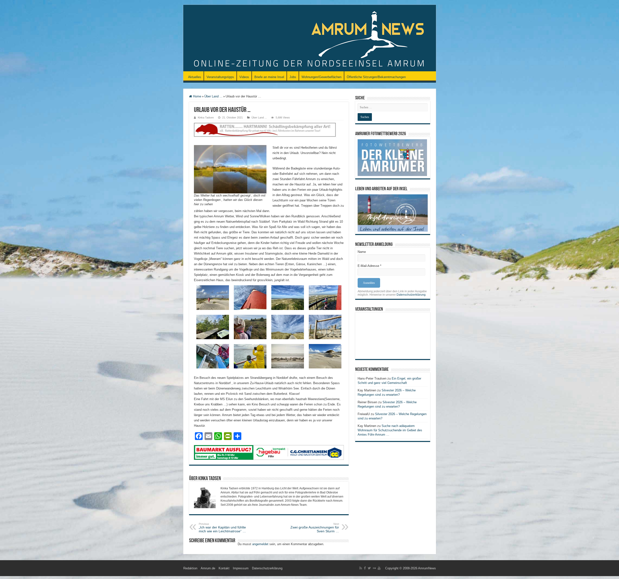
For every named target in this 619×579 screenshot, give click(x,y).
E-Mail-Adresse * (369, 266)
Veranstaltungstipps (220, 77)
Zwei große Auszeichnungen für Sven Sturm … (314, 527)
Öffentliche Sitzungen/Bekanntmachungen (376, 77)
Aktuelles (194, 77)
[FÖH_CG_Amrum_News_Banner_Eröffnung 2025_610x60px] (269, 452)
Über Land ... (213, 96)
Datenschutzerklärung (411, 294)
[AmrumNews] (309, 38)
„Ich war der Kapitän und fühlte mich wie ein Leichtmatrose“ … (222, 527)
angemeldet (260, 544)
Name (362, 252)
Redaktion (190, 568)
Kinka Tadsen (206, 117)
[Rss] (360, 568)
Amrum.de (208, 568)
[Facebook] (364, 568)
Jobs (292, 77)
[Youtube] (379, 568)
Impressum (241, 568)
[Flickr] (374, 568)
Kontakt (224, 568)
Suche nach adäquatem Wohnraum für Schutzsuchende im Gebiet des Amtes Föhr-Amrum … (390, 430)
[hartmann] (269, 134)
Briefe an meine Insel (269, 77)
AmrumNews (427, 568)
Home (196, 96)
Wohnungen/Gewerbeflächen (321, 77)
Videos (244, 77)
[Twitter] (369, 568)
